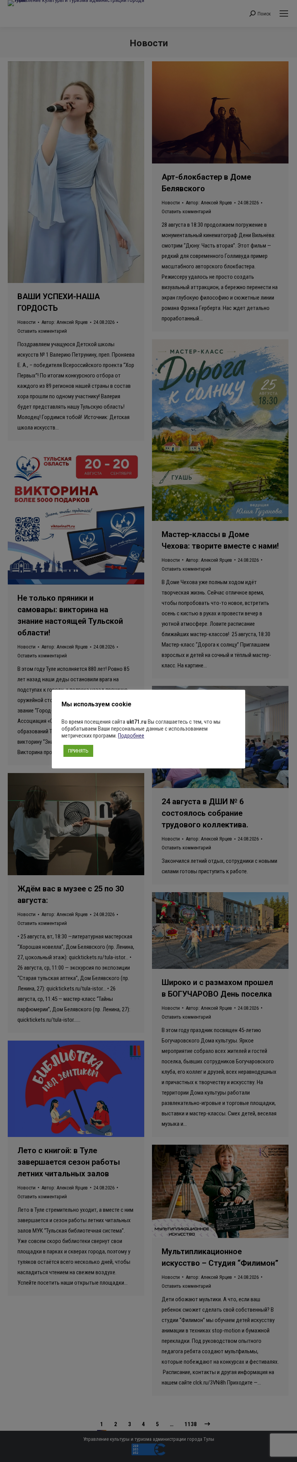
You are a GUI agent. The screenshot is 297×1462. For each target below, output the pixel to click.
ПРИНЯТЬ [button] (78, 751)
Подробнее (131, 735)
